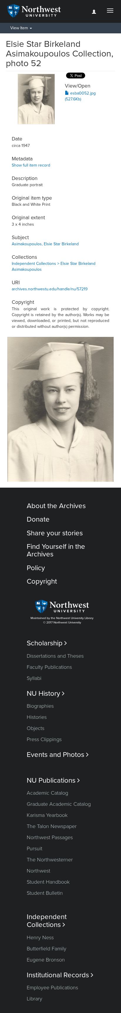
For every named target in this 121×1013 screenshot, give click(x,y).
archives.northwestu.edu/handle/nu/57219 (50, 289)
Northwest (38, 871)
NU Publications (53, 780)
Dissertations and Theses (55, 656)
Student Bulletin (45, 893)
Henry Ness (40, 937)
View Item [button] (19, 27)
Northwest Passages (50, 837)
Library (34, 998)
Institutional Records (60, 975)
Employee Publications (52, 987)
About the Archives (56, 506)
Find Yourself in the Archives (56, 550)
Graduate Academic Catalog (59, 804)
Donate (38, 519)
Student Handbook (48, 882)
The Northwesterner (50, 859)
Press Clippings (44, 739)
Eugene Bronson (46, 960)
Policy (36, 568)
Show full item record (31, 165)
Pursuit (34, 848)
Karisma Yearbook (47, 815)
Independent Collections (47, 921)
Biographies (40, 706)
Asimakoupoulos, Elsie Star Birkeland (45, 243)
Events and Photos (58, 754)
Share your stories (55, 533)
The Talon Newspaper (52, 826)
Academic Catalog (47, 793)
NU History (46, 693)
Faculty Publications (49, 667)
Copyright (42, 581)
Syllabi (34, 678)
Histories (37, 717)
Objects (35, 728)
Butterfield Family (46, 948)
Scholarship (47, 643)
